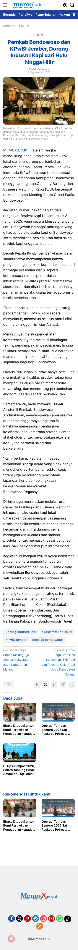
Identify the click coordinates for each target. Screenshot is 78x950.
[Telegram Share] (63, 684)
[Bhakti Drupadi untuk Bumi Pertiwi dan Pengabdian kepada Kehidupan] (19, 712)
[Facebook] (11, 919)
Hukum (38, 35)
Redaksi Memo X (39, 69)
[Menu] (6, 5)
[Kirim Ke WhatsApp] (71, 684)
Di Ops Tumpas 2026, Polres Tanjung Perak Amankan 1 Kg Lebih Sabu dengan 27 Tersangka (19, 770)
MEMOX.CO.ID (15, 150)
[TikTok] (67, 918)
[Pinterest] (27, 919)
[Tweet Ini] (45, 684)
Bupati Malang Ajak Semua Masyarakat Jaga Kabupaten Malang (17, 659)
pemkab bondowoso (47, 639)
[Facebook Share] (37, 684)
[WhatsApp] (59, 919)
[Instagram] (43, 919)
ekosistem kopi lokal (57, 632)
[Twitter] (19, 919)
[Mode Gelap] (65, 5)
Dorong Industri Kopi (20, 632)
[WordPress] (35, 919)
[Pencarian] (72, 5)
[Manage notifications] (11, 938)
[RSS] (39, 926)
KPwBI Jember (16, 639)
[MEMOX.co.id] (27, 5)
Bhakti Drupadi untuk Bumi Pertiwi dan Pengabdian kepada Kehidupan (18, 730)
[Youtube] (51, 919)
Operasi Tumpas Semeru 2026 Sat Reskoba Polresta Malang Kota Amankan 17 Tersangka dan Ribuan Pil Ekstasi (58, 730)
